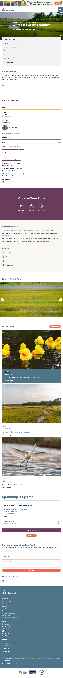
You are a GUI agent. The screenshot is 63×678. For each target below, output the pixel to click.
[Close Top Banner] (61, 1)
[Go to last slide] (2, 299)
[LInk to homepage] (8, 9)
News (5, 51)
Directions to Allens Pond (10, 100)
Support (6, 59)
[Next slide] (60, 299)
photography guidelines (42, 241)
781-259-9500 (6, 650)
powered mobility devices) (45, 230)
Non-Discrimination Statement (10, 618)
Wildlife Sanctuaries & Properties (24, 22)
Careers (4, 606)
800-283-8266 (6, 652)
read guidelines (9, 133)
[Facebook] (3, 182)
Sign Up (31, 570)
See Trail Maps (13, 127)
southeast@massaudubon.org (11, 160)
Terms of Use (6, 615)
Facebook (7, 624)
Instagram (7, 629)
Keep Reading (9, 380)
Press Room (5, 604)
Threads (7, 633)
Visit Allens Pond (9, 39)
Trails (6, 43)
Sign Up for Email (7, 601)
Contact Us (5, 608)
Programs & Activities (11, 47)
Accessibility (8, 63)
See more (31, 536)
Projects (6, 55)
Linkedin (7, 631)
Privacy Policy (6, 611)
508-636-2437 (6, 158)
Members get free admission (10, 146)
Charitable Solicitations (8, 613)
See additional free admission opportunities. (13, 149)
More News (55, 326)
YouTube (7, 626)
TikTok (6, 635)
